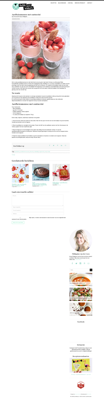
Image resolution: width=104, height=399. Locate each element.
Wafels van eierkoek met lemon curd (19, 184)
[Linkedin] (61, 145)
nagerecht (41, 151)
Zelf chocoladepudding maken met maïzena (39, 184)
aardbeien (17, 151)
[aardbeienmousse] (41, 50)
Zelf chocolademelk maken (76, 313)
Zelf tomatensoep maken (76, 283)
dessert (31, 151)
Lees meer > (79, 259)
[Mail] (65, 145)
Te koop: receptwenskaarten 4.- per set (81, 374)
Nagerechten (16, 19)
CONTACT (89, 3)
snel (46, 151)
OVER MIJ (70, 3)
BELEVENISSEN (62, 3)
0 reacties (19, 186)
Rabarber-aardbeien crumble (60, 183)
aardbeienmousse (24, 151)
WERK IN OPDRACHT (80, 3)
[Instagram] (80, 263)
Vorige (13, 154)
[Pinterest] (57, 145)
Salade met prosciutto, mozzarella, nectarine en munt (81, 298)
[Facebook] (49, 145)
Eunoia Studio (77, 394)
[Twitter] (53, 145)
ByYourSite (89, 394)
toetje (48, 151)
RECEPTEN (53, 3)
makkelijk (36, 151)
